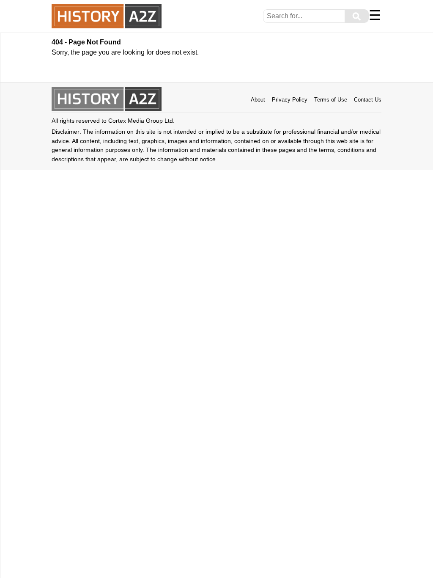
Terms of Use (330, 99)
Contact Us (367, 99)
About (258, 99)
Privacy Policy (289, 99)
